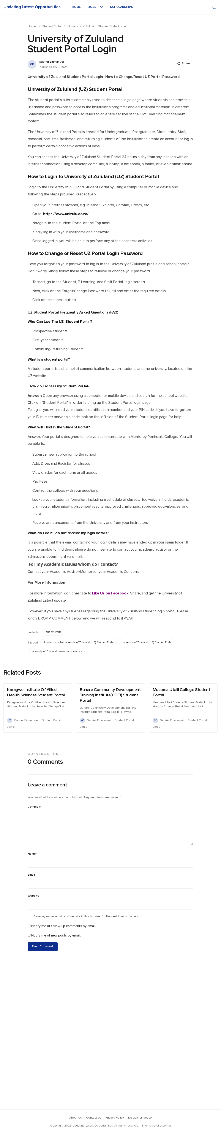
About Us (75, 1117)
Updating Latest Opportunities (32, 7)
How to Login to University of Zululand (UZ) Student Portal (78, 642)
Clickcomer (163, 1125)
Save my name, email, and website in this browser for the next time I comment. (86, 916)
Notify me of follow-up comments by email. (63, 926)
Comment (35, 806)
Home (32, 26)
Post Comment (42, 946)
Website (33, 895)
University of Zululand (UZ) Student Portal (147, 642)
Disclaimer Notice (140, 1117)
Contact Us (93, 1117)
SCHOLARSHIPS (121, 6)
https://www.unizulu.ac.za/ (65, 214)
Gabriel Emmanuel (51, 61)
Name (32, 853)
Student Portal (52, 26)
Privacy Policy (115, 1117)
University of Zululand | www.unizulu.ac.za (56, 651)
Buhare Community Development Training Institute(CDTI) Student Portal (110, 695)
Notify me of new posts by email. (56, 935)
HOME (76, 6)
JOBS (92, 6)
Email (32, 874)
